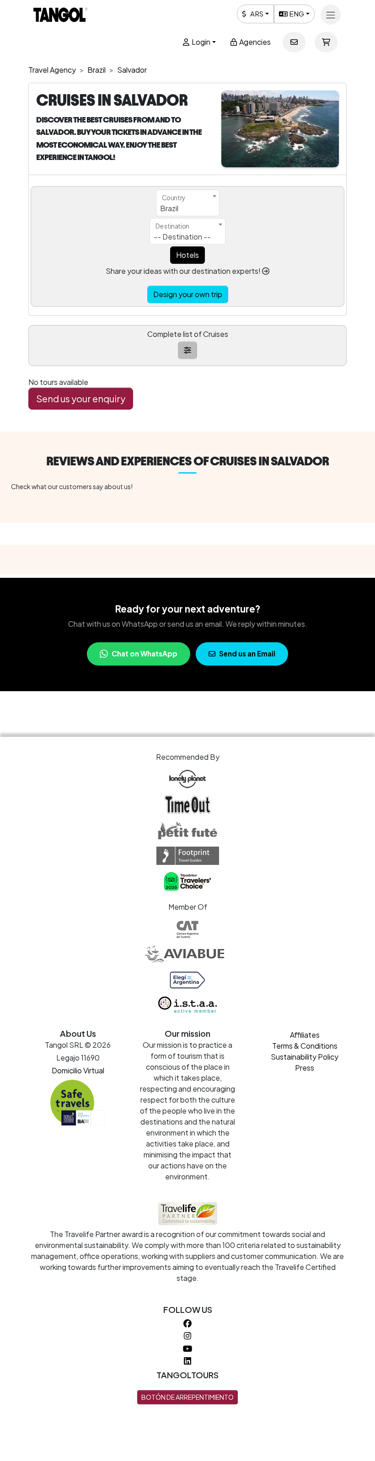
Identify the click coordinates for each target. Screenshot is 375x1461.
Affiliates (305, 1035)
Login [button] (200, 42)
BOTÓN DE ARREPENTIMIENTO (187, 1397)
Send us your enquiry (80, 398)
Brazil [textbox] (169, 208)
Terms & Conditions (305, 1045)
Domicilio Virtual (78, 1070)
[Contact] (294, 42)
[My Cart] (326, 42)
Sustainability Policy (304, 1056)
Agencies (254, 42)
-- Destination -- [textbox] (182, 236)
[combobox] (188, 203)
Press (304, 1067)
